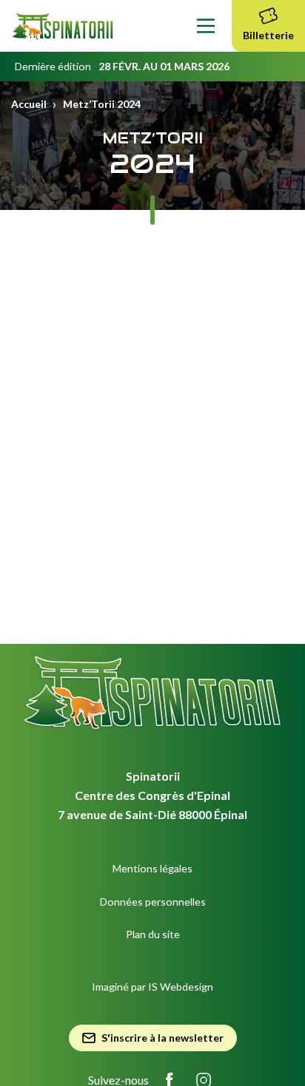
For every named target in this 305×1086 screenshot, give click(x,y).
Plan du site (153, 934)
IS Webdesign (180, 986)
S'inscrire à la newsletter (162, 1037)
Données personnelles (153, 901)
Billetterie (268, 35)
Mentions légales (152, 868)
